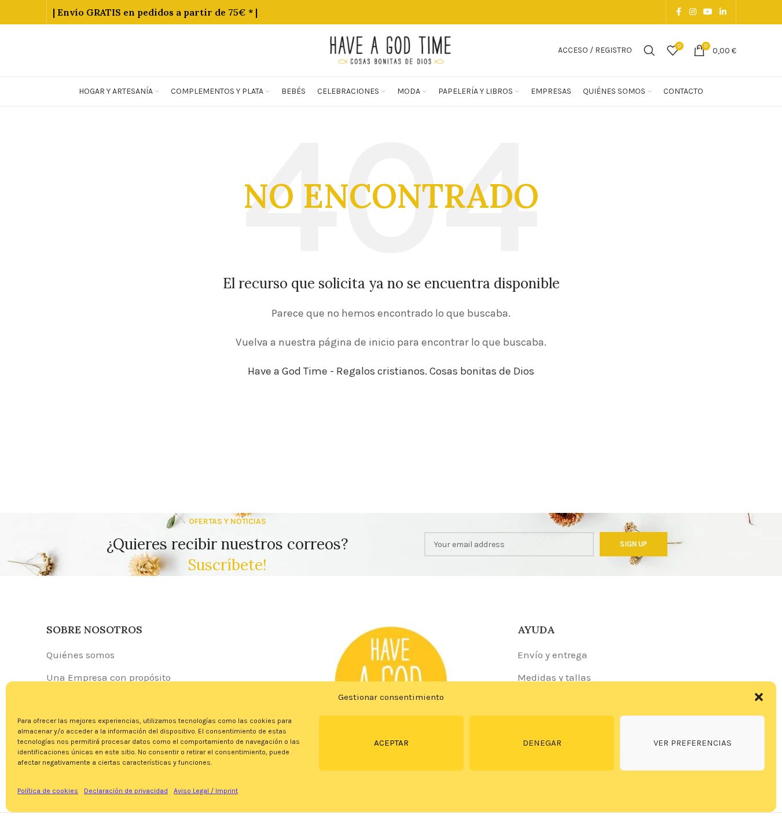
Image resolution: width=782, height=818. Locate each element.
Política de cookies (47, 791)
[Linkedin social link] (723, 12)
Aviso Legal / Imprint (206, 791)
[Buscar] (649, 50)
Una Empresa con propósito (108, 677)
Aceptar (391, 743)
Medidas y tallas (554, 677)
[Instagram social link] (693, 12)
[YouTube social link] (708, 12)
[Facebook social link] (679, 12)
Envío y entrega (552, 655)
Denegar (542, 743)
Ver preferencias (692, 743)
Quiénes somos (80, 655)
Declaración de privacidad (126, 791)
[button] (759, 697)
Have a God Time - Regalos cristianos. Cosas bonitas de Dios (391, 371)
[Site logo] (391, 49)
